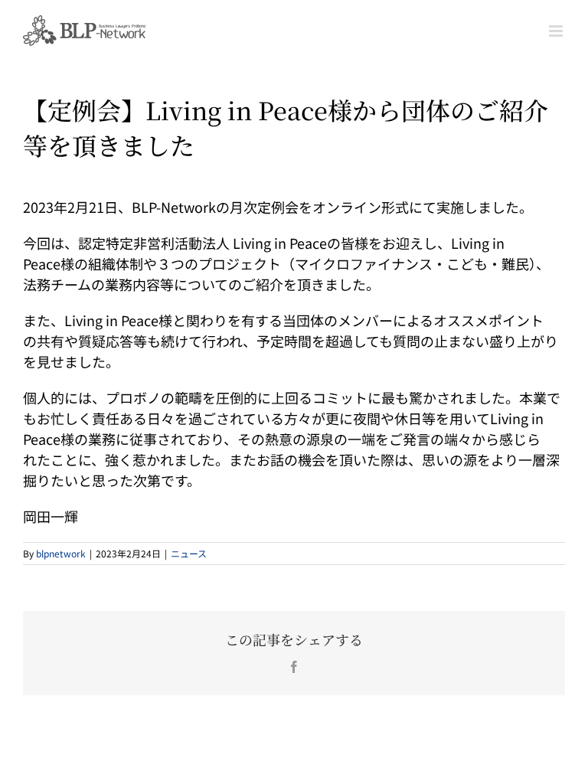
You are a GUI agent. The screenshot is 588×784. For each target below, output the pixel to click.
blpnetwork (61, 553)
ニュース (189, 553)
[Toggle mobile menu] (557, 31)
